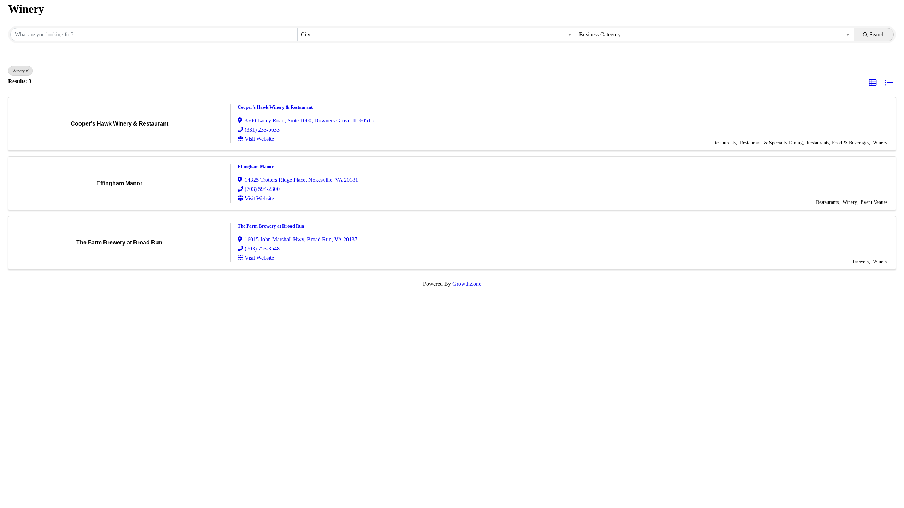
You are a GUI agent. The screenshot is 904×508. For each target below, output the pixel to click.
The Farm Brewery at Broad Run (271, 226)
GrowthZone (466, 284)
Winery (18, 70)
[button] (873, 83)
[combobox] (437, 34)
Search (877, 34)
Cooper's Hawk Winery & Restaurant (275, 107)
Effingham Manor (256, 166)
